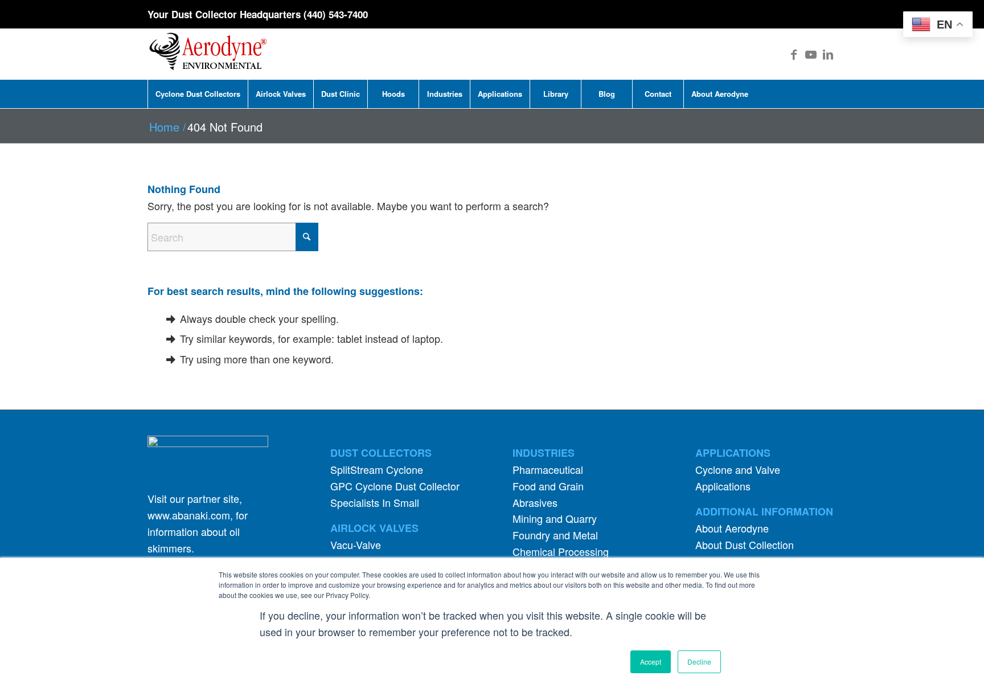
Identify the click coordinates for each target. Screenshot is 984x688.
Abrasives (534, 502)
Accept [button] (650, 661)
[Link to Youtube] (810, 54)
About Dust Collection (744, 544)
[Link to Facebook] (793, 54)
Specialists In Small (374, 502)
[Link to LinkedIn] (828, 54)
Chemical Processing (560, 551)
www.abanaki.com (188, 514)
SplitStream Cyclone (376, 469)
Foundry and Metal (555, 534)
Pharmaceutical (547, 469)
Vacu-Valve (355, 544)
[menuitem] (197, 94)
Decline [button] (699, 661)
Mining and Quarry (554, 518)
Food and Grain (548, 485)
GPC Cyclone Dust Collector (395, 485)
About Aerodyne (732, 528)
